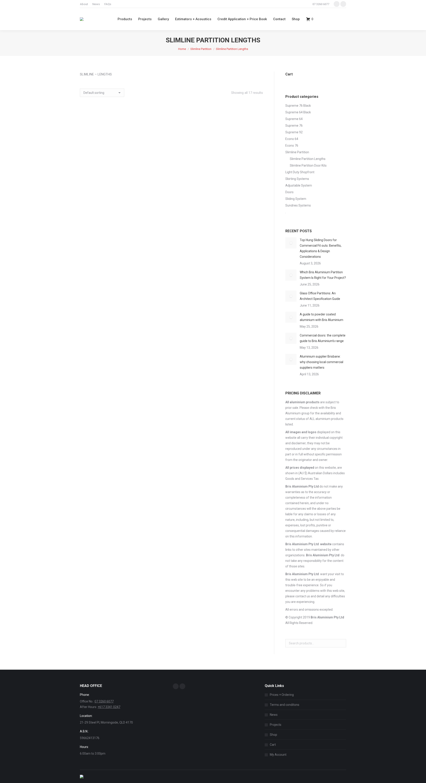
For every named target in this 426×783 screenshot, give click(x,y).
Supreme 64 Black (298, 112)
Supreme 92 (294, 132)
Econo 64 (291, 139)
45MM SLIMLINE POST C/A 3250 (108, 405)
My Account (278, 754)
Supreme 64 (294, 119)
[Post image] (290, 242)
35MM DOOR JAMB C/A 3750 (171, 142)
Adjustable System (298, 185)
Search (341, 643)
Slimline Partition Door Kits (308, 165)
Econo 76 (291, 145)
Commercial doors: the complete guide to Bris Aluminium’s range (322, 338)
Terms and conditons (284, 704)
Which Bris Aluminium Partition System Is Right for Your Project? (323, 274)
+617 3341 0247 (109, 707)
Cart (273, 744)
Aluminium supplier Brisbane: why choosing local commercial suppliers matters (321, 362)
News (274, 714)
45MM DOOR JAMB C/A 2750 (171, 201)
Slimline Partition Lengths (307, 159)
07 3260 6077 (320, 4)
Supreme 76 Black (298, 105)
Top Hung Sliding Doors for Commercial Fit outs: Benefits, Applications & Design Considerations (320, 248)
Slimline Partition (297, 152)
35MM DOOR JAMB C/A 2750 (108, 142)
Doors (289, 192)
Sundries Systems (298, 205)
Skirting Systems (297, 179)
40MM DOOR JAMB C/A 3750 (108, 201)
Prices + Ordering (282, 694)
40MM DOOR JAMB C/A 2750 (234, 142)
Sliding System (295, 199)
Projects (275, 724)
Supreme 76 (294, 125)
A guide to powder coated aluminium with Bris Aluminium (321, 317)
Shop (273, 734)
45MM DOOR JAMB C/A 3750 (234, 201)
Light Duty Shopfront (299, 172)
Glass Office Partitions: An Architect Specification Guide (320, 296)
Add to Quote (108, 153)
